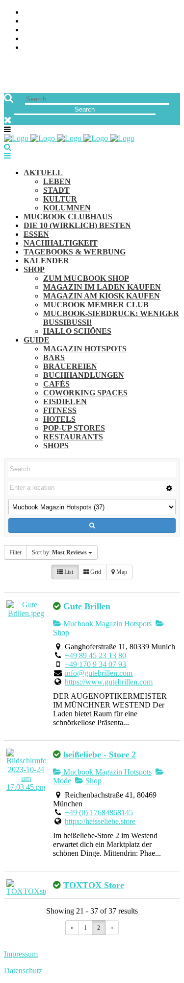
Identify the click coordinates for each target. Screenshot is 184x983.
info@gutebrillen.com (98, 673)
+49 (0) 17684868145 (99, 812)
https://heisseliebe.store (100, 821)
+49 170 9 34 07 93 (95, 664)
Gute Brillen (86, 606)
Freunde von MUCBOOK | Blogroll (90, 30)
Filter (15, 552)
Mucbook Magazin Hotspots (106, 623)
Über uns (41, 12)
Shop (92, 781)
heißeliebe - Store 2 (99, 754)
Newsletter (47, 39)
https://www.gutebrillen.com (109, 682)
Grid (95, 572)
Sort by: (59, 552)
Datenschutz (23, 970)
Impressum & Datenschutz (75, 47)
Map (121, 572)
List (68, 572)
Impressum (21, 954)
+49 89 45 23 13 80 (95, 655)
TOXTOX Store (93, 885)
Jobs (32, 21)
